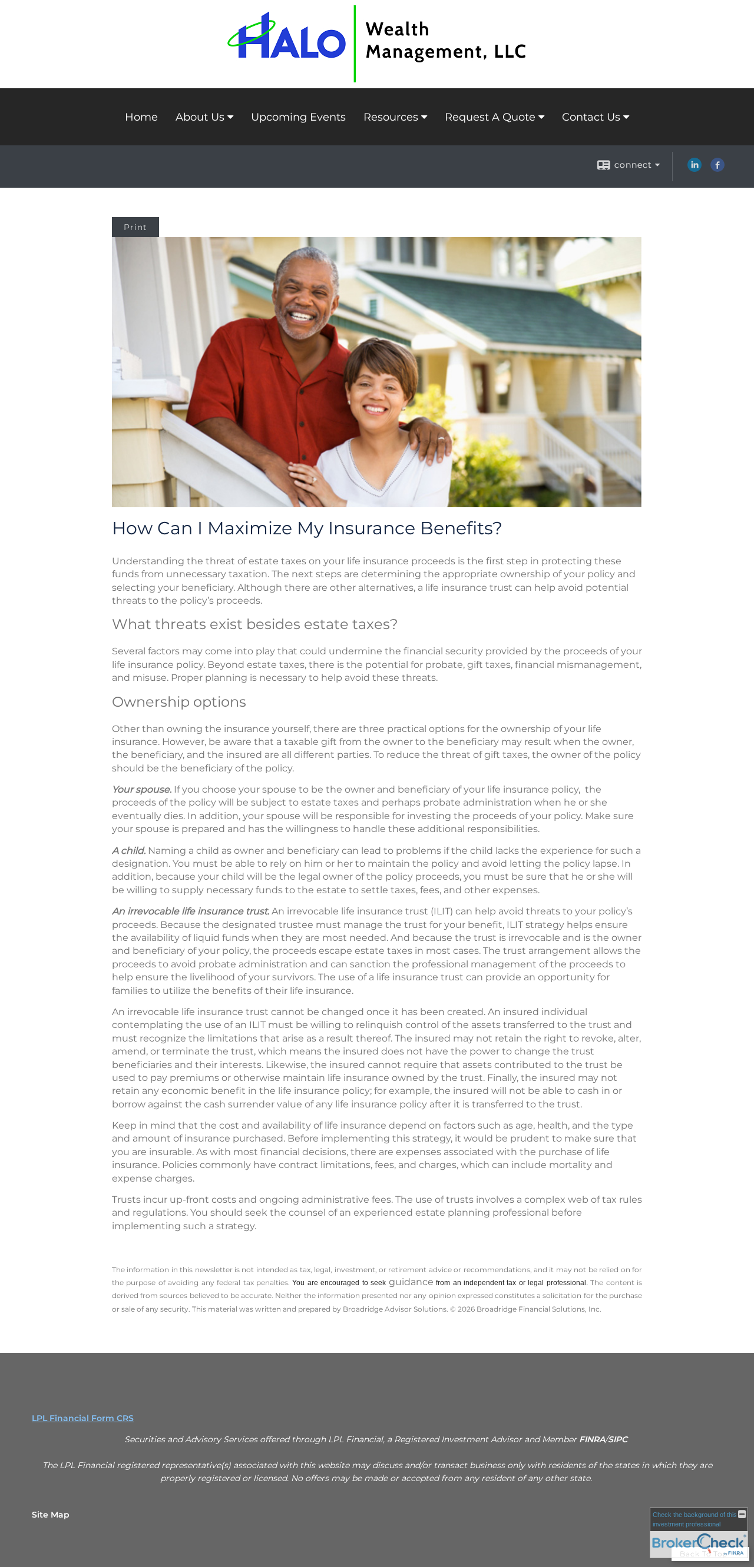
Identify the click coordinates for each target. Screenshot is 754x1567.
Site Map (51, 1514)
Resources (390, 117)
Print (135, 227)
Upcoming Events (298, 117)
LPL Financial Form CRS (83, 1418)
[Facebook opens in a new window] (717, 169)
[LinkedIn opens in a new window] (694, 169)
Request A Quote (490, 117)
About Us (200, 117)
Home (141, 117)
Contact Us (591, 117)
